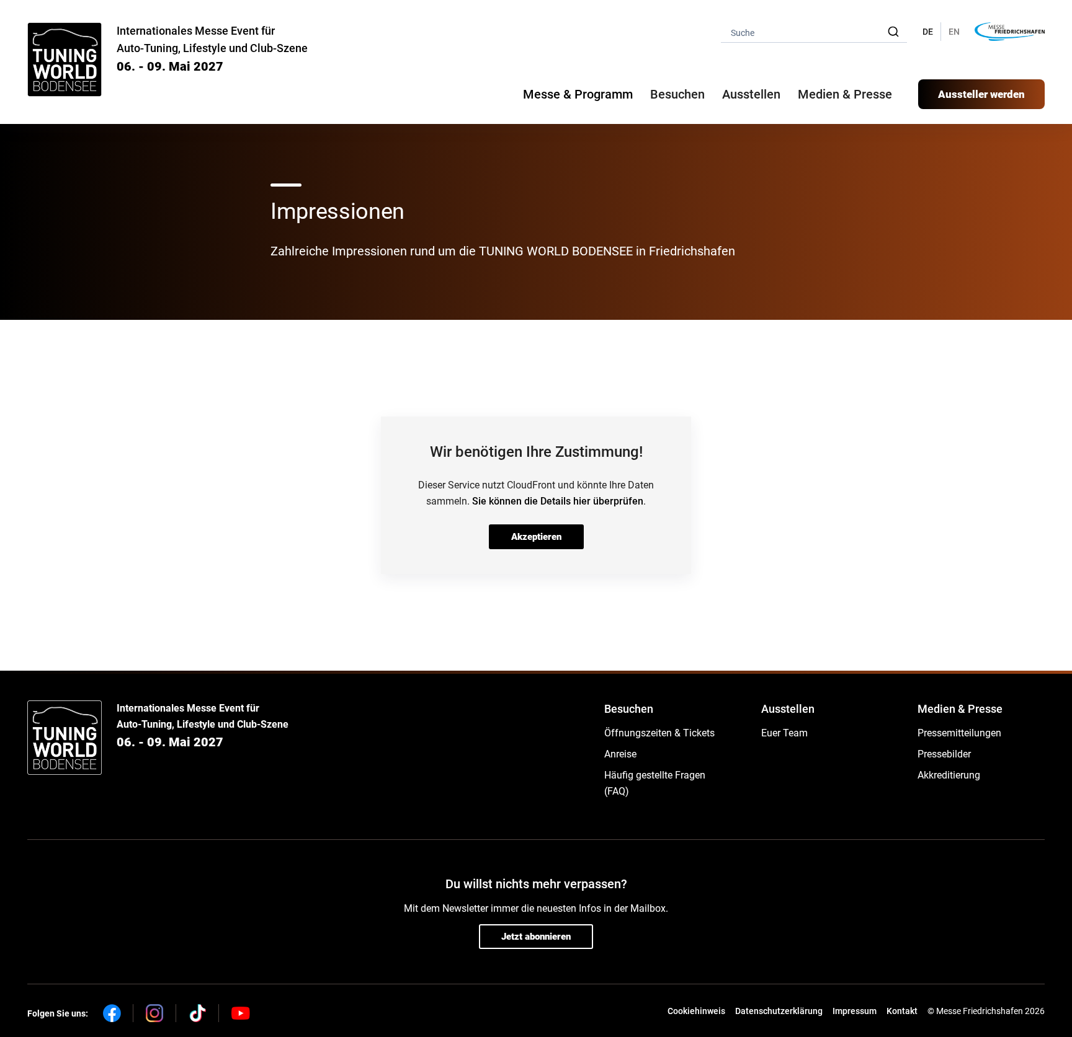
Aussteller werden (981, 94)
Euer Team (784, 733)
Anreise (620, 754)
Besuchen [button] (677, 94)
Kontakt (902, 1011)
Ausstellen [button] (751, 94)
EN (954, 32)
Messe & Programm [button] (578, 94)
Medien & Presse (845, 94)
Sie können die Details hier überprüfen (557, 501)
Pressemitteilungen (959, 733)
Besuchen (628, 708)
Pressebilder (944, 754)
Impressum (855, 1011)
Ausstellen (788, 708)
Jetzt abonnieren (536, 936)
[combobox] (814, 32)
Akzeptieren (536, 536)
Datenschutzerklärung (779, 1011)
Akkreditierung (949, 775)
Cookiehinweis (696, 1011)
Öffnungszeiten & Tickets (659, 733)
